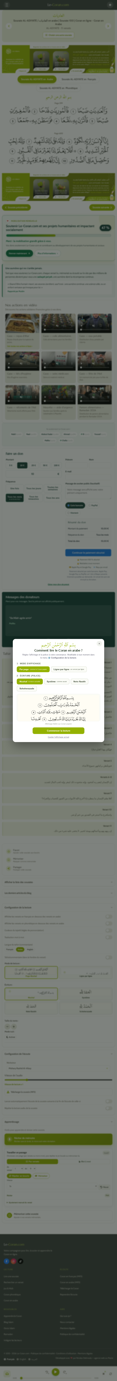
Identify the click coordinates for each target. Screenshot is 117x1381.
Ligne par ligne (69, 669)
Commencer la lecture (58, 730)
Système (57, 681)
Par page (33, 669)
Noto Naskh (79, 681)
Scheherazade (27, 688)
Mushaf (30, 681)
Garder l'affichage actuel (58, 737)
